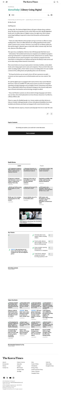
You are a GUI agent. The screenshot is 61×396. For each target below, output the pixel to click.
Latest (19, 165)
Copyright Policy (35, 373)
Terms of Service (35, 371)
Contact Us (5, 367)
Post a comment (30, 133)
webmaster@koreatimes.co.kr (17, 382)
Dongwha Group (50, 365)
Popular (42, 165)
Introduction (5, 364)
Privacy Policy (34, 367)
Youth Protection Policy (37, 369)
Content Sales (20, 369)
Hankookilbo (49, 364)
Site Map (19, 371)
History (4, 365)
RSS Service (20, 367)
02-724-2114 (7, 383)
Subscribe (19, 364)
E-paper (19, 365)
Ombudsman (34, 365)
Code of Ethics (35, 364)
